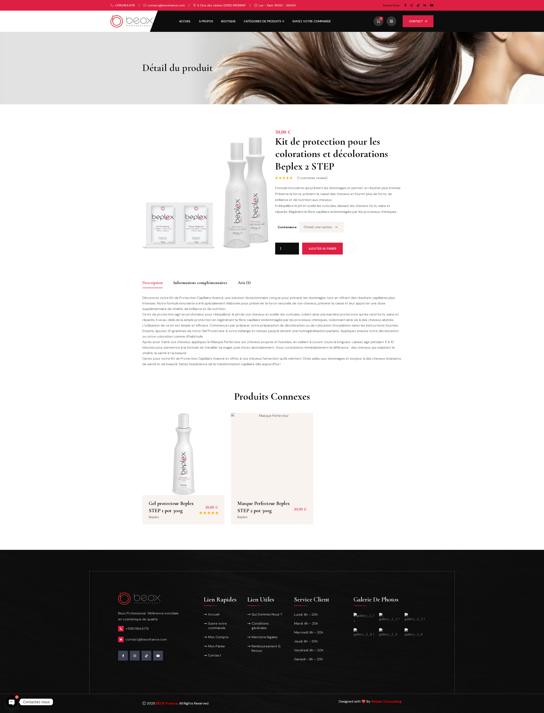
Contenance (287, 227)
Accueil (185, 21)
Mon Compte (218, 637)
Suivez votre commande (311, 21)
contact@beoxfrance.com (166, 5)
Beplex (154, 517)
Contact (416, 21)
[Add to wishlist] (351, 247)
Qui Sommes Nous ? (267, 614)
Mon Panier (216, 646)
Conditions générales (260, 625)
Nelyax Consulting (386, 701)
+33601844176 (125, 5)
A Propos (206, 21)
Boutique (228, 21)
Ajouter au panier (322, 248)
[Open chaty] (12, 702)
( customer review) (312, 178)
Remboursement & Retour (266, 648)
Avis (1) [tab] (244, 282)
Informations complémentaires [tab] (200, 282)
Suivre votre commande (217, 625)
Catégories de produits (262, 21)
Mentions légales (265, 637)
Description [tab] (152, 282)
